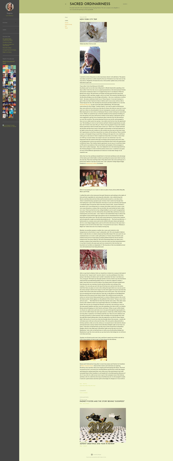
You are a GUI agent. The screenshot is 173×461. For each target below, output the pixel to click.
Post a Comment (84, 392)
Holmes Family (68, 24)
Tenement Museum (85, 104)
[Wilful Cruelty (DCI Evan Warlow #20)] (7, 76)
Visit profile (9, 15)
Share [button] (66, 17)
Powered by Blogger (97, 454)
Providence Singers (7, 42)
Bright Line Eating (7, 52)
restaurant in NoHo (91, 163)
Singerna (9, 13)
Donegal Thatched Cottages (9, 50)
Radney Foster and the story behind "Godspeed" (102, 401)
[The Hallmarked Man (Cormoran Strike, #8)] (7, 117)
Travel (66, 28)
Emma (66, 22)
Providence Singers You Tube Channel (8, 45)
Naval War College (7, 47)
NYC (66, 26)
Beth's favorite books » (11, 119)
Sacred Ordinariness (90, 4)
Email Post (85, 383)
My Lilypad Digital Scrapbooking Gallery (8, 39)
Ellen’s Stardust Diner (87, 365)
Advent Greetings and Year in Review (97, 444)
